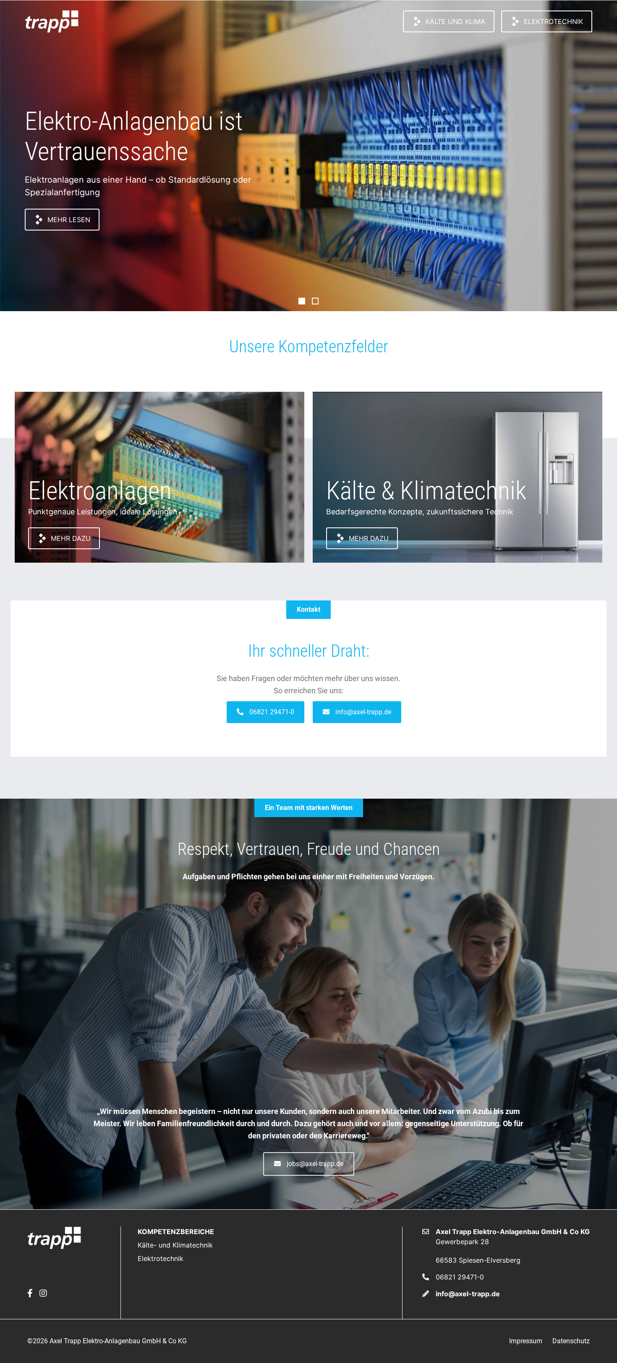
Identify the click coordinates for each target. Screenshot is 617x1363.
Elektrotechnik (553, 21)
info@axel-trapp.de (468, 1294)
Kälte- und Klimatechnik (175, 1245)
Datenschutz (571, 1341)
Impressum (525, 1341)
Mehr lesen (68, 219)
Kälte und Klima (455, 21)
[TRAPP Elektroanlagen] (51, 21)
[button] (265, 712)
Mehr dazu (71, 538)
